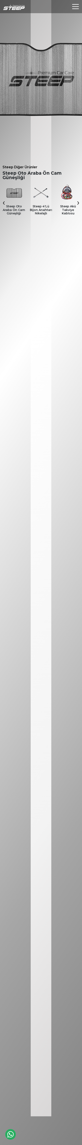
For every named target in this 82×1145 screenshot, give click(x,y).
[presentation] (4, 202)
